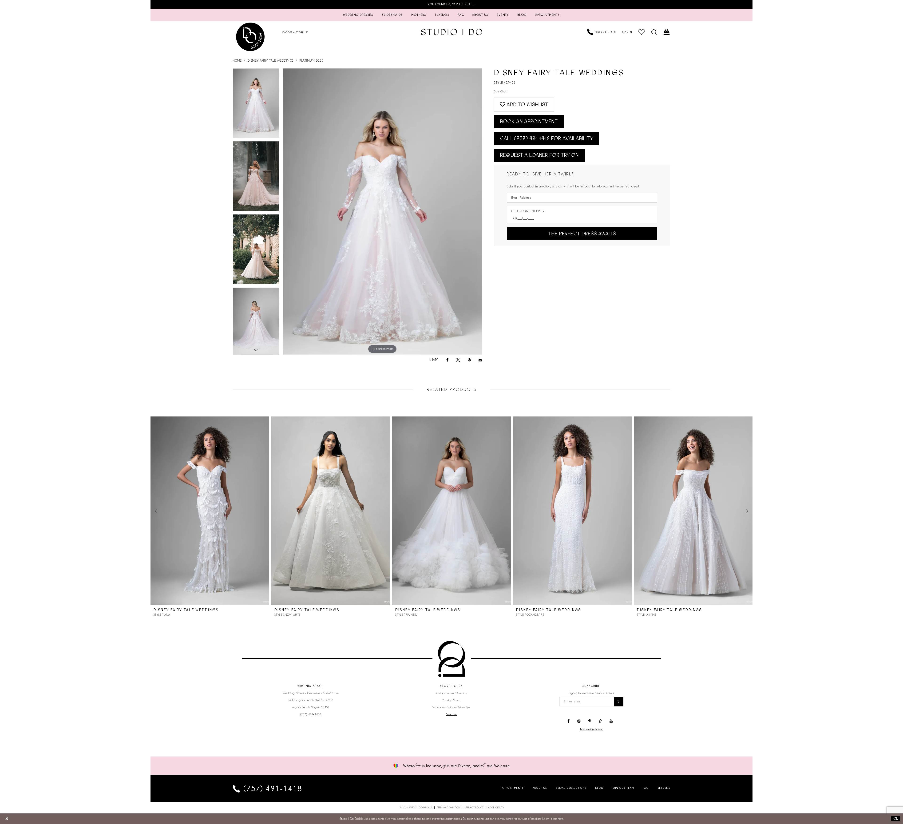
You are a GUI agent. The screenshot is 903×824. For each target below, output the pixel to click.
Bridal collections (571, 787)
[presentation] (209, 510)
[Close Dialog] (7, 819)
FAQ (646, 787)
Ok (895, 818)
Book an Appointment (529, 121)
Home (237, 60)
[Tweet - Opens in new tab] (458, 360)
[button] (641, 32)
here (560, 818)
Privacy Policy (475, 807)
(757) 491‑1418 (310, 714)
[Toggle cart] (667, 32)
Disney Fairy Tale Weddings (270, 60)
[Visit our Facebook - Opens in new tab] (568, 721)
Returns (664, 787)
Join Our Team (623, 787)
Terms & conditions (449, 807)
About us (540, 787)
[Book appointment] (250, 37)
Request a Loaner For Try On (539, 155)
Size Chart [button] (500, 91)
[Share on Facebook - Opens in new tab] (447, 360)
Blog (599, 787)
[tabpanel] (256, 104)
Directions (451, 714)
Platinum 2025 (311, 60)
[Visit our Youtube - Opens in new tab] (611, 721)
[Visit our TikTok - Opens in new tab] (600, 721)
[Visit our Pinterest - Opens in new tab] (589, 721)
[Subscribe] (618, 701)
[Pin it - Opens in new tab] (469, 360)
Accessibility (496, 807)
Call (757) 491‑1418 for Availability (546, 138)
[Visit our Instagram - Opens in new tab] (579, 721)
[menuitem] (358, 15)
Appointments (513, 787)
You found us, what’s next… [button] (451, 4)
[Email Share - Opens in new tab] (480, 360)
